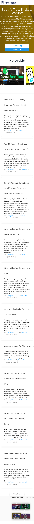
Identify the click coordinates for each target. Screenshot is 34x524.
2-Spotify (9, 130)
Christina (24, 169)
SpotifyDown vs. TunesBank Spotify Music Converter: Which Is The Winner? (16, 188)
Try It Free (15, 46)
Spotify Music (11, 169)
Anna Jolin (24, 296)
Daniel (20, 130)
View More (17, 494)
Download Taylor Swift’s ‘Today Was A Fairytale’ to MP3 (15, 378)
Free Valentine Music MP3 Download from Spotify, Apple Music (15, 458)
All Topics (30, 497)
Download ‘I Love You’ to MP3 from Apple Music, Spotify (15, 418)
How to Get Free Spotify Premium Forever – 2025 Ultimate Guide (15, 105)
